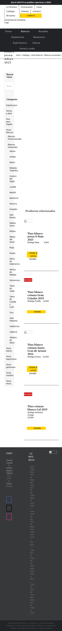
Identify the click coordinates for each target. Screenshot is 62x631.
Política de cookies (17, 628)
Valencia (13, 332)
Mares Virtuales (46, 628)
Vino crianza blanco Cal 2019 (37, 408)
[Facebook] (9, 499)
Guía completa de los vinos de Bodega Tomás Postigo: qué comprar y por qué (31, 528)
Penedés (13, 209)
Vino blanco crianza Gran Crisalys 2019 (36, 295)
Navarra (13, 204)
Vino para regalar (9, 121)
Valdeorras (14, 326)
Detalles (32, 259)
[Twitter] (9, 508)
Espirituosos (11, 105)
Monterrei (14, 198)
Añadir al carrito (33, 254)
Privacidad (31, 626)
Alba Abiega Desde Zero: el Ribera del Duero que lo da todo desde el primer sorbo (31, 486)
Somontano (15, 280)
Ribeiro (13, 231)
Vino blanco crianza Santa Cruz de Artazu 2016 (37, 349)
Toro (12, 312)
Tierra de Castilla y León (13, 301)
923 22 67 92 (9, 478)
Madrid (13, 192)
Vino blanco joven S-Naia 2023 (36, 236)
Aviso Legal (21, 626)
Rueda (12, 253)
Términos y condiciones (46, 626)
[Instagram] (9, 517)
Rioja (12, 247)
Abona (12, 151)
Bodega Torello (34, 301)
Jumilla (13, 187)
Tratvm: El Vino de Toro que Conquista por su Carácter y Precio (31, 598)
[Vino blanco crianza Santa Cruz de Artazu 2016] (28, 335)
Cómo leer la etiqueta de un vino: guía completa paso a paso (31, 564)
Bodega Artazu (34, 357)
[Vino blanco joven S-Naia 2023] (28, 224)
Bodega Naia (33, 242)
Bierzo (12, 162)
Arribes (13, 157)
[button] (41, 48)
